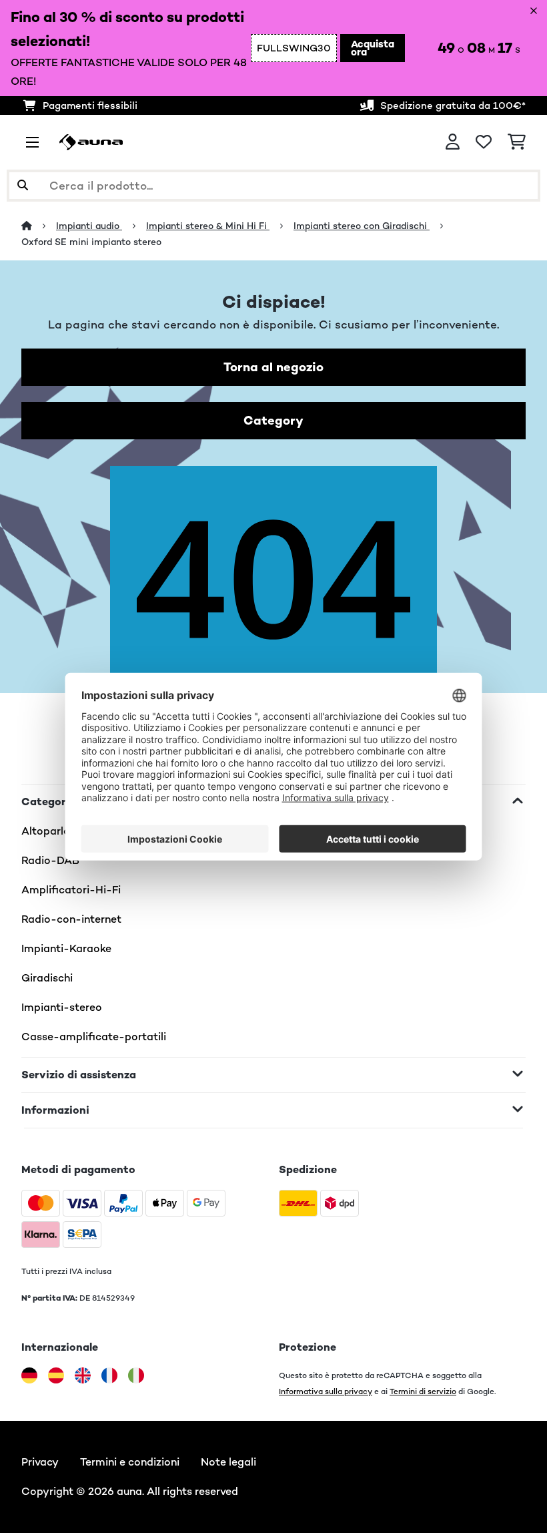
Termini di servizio (423, 1391)
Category (273, 420)
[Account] (453, 142)
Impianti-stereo (61, 1007)
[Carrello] (517, 142)
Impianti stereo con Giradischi (362, 226)
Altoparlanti (52, 831)
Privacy (40, 1462)
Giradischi (47, 978)
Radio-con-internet (71, 919)
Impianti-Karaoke (66, 948)
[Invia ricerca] (22, 186)
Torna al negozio (273, 367)
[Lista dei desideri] (484, 142)
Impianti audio (89, 226)
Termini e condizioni (129, 1462)
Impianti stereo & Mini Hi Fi (207, 226)
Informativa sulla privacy (325, 1391)
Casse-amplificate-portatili (93, 1037)
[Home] (38, 226)
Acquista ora (372, 47)
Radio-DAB (50, 860)
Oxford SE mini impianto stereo (91, 242)
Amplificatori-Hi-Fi (71, 890)
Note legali (228, 1462)
